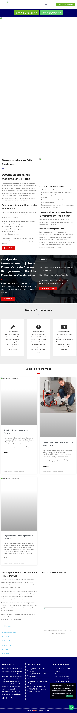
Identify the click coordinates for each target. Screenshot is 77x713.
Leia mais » (7, 452)
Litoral (6, 649)
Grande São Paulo (10, 632)
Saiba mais (7, 626)
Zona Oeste (8, 645)
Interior (6, 654)
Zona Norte (7, 636)
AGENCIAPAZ (46, 711)
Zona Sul (7, 641)
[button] (46, 4)
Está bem (69, 696)
